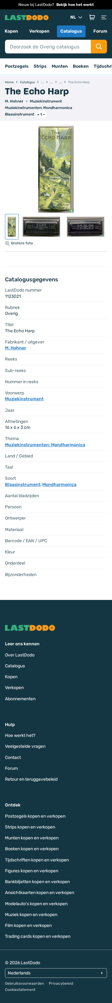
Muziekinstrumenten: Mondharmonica (38, 108)
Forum (100, 31)
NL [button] (73, 17)
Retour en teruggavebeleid (31, 779)
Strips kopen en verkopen (30, 827)
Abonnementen (20, 698)
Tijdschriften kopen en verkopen (37, 860)
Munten (60, 66)
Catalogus (71, 31)
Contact (13, 757)
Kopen (11, 31)
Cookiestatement (20, 989)
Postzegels (17, 66)
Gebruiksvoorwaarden (24, 983)
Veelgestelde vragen (25, 746)
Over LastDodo (20, 655)
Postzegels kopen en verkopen (35, 816)
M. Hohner (14, 101)
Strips (40, 66)
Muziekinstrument (46, 101)
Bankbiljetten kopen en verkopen (37, 881)
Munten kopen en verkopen (31, 838)
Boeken (81, 66)
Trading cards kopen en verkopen (37, 936)
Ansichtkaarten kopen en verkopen (39, 892)
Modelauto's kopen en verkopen (36, 903)
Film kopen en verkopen (28, 925)
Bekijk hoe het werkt (75, 4)
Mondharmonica (59, 484)
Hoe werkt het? (20, 735)
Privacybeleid (61, 983)
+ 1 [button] (39, 114)
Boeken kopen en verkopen (31, 848)
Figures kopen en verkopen (31, 871)
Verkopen (39, 31)
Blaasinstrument (19, 114)
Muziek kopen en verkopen (31, 914)
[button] (92, 17)
